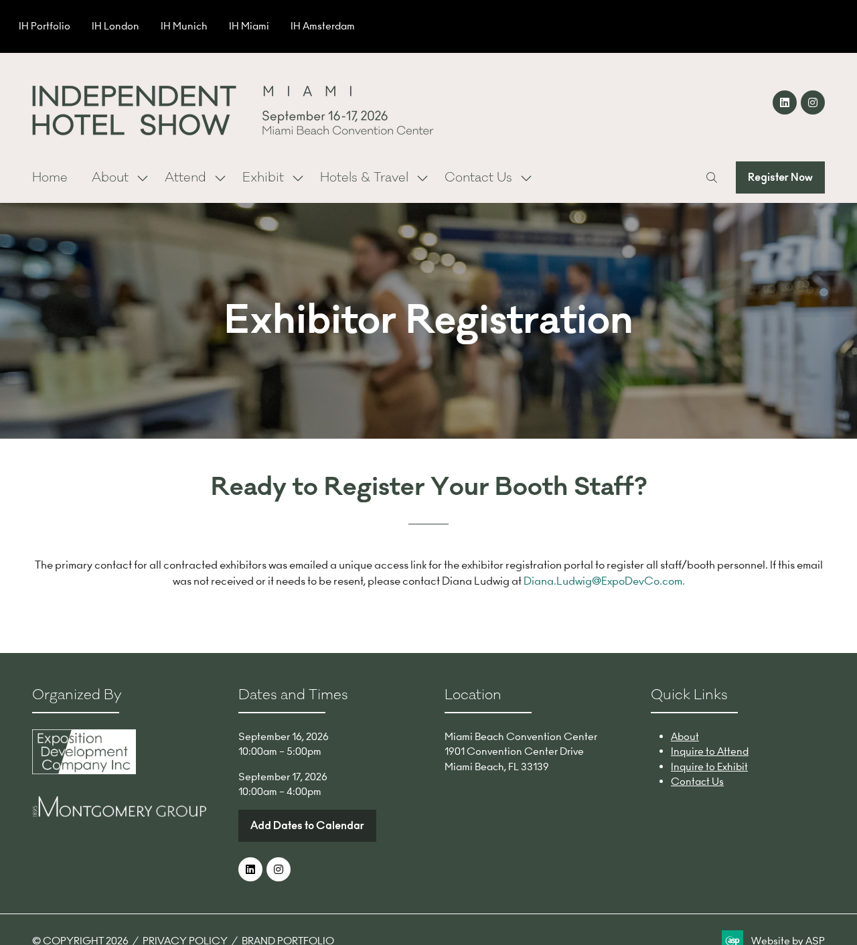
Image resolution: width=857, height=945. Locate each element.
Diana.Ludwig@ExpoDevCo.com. (604, 580)
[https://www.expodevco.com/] (84, 770)
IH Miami (249, 25)
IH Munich (184, 25)
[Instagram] (813, 102)
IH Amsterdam (323, 25)
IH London (115, 25)
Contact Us (478, 177)
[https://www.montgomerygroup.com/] (119, 813)
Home (50, 177)
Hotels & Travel (364, 177)
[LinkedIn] (785, 102)
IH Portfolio (44, 25)
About (110, 177)
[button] (712, 177)
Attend (185, 177)
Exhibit (263, 177)
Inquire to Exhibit (709, 766)
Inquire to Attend (710, 751)
